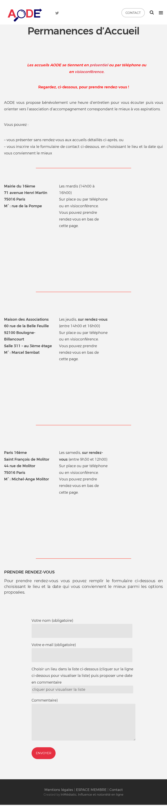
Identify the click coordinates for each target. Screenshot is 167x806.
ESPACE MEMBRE (91, 790)
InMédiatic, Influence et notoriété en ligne (92, 794)
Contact (133, 13)
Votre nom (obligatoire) (52, 620)
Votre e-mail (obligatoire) (54, 645)
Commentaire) (45, 700)
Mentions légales (58, 790)
